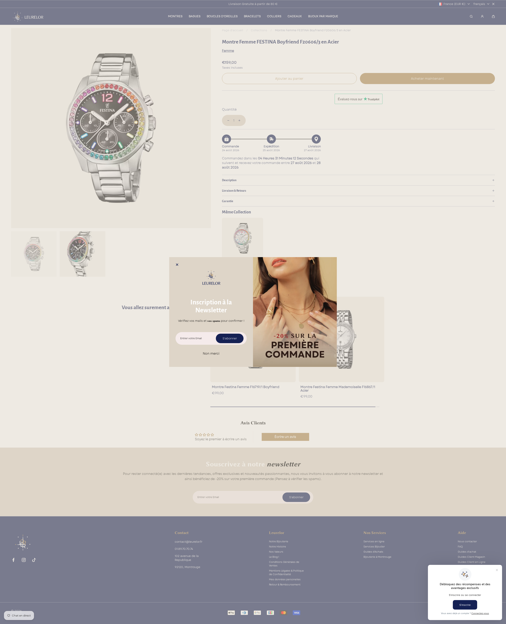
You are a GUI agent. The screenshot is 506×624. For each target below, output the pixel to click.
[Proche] (177, 265)
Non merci (211, 353)
